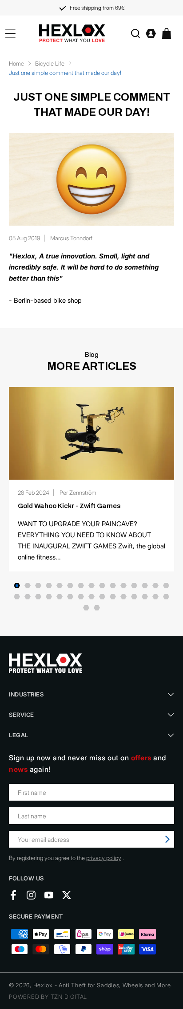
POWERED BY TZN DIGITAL (48, 996)
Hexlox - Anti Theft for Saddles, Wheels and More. (102, 985)
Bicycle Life (49, 63)
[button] (135, 33)
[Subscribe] (167, 839)
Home (16, 63)
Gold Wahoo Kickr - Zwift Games (69, 505)
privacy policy (103, 857)
